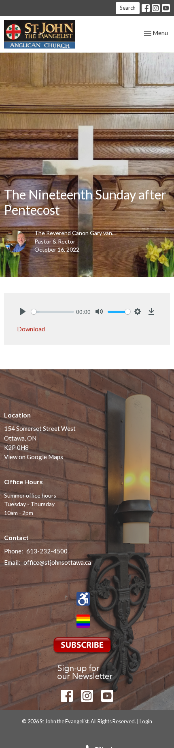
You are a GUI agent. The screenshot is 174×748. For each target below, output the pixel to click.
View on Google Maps (33, 456)
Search (128, 7)
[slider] (52, 312)
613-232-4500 (47, 551)
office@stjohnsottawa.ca (57, 562)
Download (31, 329)
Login (146, 721)
